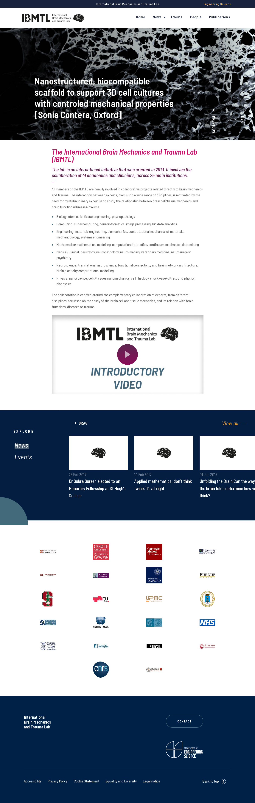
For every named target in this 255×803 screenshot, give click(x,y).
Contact (184, 721)
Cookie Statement (86, 781)
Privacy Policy (57, 781)
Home (140, 17)
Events (177, 17)
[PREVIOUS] (215, 104)
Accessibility (32, 781)
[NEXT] (244, 104)
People (196, 17)
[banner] (53, 18)
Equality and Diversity (121, 781)
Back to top (210, 781)
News (157, 17)
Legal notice (151, 781)
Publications (219, 17)
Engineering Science (217, 4)
